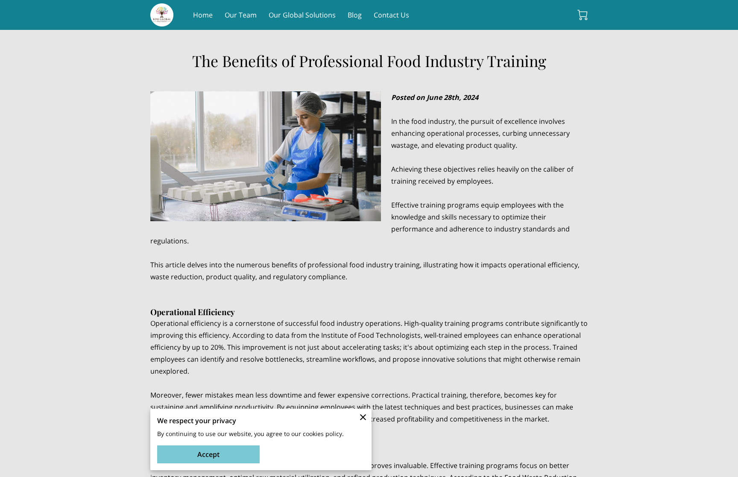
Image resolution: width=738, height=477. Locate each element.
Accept (208, 454)
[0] (582, 15)
